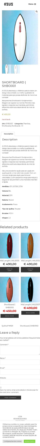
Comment (4, 345)
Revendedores (20, 419)
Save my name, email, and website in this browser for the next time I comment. (19, 391)
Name (2, 358)
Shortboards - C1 (17, 126)
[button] (37, 11)
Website (3, 378)
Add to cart (10, 269)
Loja (20, 416)
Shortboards (6, 126)
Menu (31, 4)
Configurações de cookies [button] (12, 441)
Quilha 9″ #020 (7, 326)
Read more (9, 316)
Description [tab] (8, 134)
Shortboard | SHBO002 (29, 326)
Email (2, 368)
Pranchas (26, 124)
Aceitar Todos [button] (29, 441)
